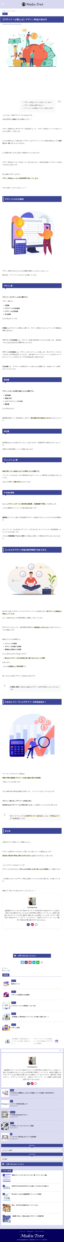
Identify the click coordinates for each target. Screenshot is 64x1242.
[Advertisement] (32, 82)
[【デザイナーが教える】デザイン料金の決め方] (34, 962)
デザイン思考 (15, 1027)
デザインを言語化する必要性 (20, 995)
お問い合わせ (30, 1231)
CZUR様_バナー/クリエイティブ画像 (22, 1126)
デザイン (6, 968)
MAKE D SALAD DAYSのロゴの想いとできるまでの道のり (30, 1186)
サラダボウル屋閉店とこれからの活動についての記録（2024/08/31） (32, 1093)
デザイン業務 (7, 970)
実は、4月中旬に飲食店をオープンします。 (25, 1205)
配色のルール (15, 984)
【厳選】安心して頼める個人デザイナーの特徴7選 (27, 1216)
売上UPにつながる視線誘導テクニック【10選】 (27, 1194)
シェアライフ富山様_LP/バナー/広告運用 (23, 1137)
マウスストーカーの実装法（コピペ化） (24, 1006)
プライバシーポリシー (39, 1231)
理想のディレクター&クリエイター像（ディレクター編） (30, 1175)
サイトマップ (22, 1231)
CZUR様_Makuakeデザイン (19, 1115)
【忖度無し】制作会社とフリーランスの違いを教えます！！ (30, 1017)
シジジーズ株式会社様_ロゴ (19, 1104)
